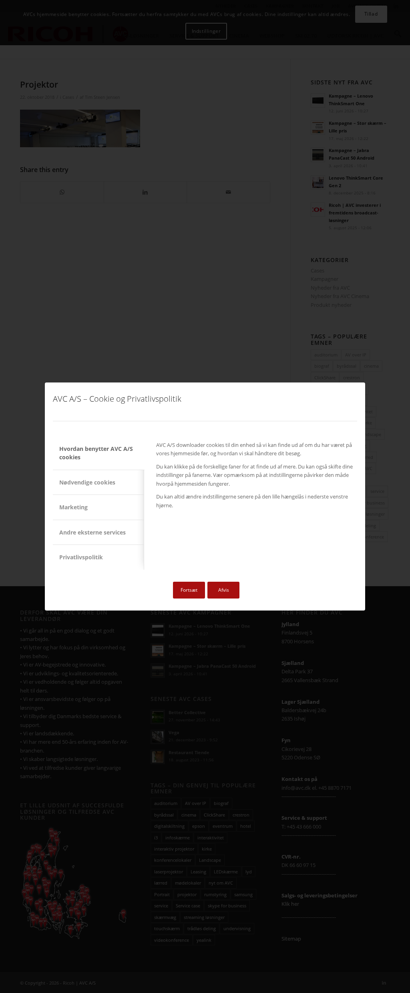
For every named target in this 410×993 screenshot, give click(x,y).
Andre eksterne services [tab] (92, 532)
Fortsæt (189, 590)
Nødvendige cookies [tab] (87, 482)
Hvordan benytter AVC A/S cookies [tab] (96, 453)
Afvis (223, 590)
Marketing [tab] (73, 507)
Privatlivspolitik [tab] (81, 557)
